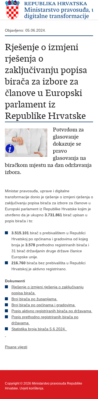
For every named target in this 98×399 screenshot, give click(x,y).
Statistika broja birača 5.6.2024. (39, 329)
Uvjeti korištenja (31, 388)
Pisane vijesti (16, 347)
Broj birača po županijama (34, 299)
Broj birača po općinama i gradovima (43, 305)
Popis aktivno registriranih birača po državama (51, 311)
